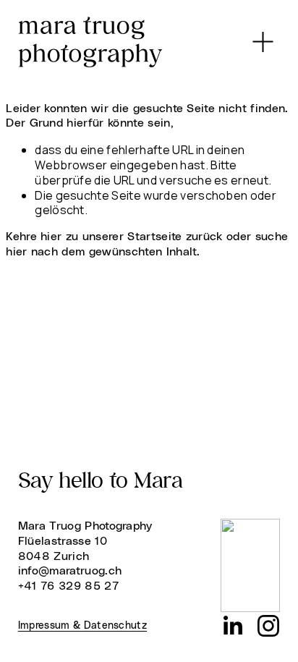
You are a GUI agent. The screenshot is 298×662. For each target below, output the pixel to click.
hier (51, 236)
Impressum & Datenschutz (82, 626)
